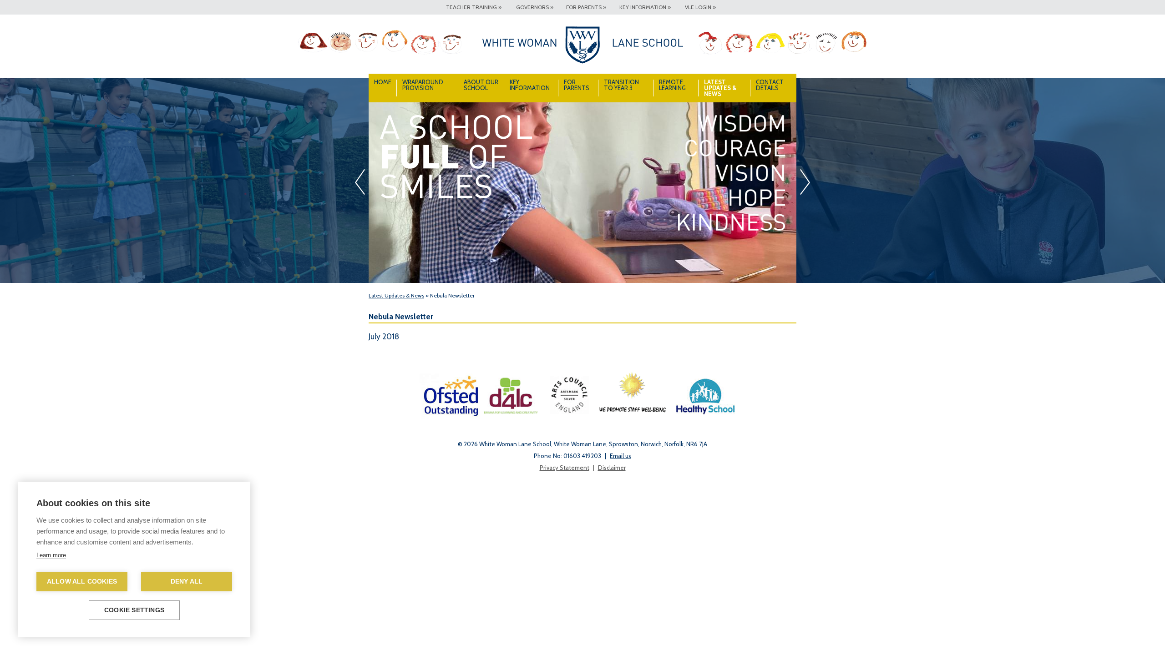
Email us (620, 455)
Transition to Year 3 (621, 84)
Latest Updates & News (720, 87)
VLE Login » (700, 7)
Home (382, 82)
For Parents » (586, 7)
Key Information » (645, 7)
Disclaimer (612, 467)
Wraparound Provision (422, 84)
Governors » (534, 7)
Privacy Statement (564, 467)
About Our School (481, 84)
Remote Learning (672, 84)
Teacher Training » (473, 7)
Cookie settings (134, 610)
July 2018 (384, 336)
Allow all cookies (82, 581)
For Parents (576, 84)
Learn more (51, 555)
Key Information (530, 84)
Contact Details (770, 84)
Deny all (187, 581)
